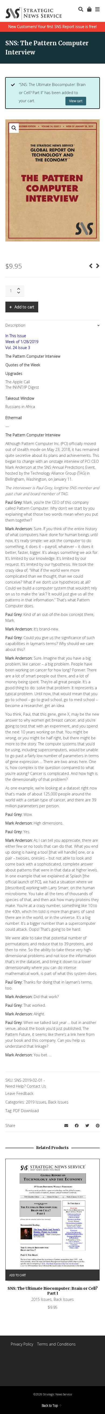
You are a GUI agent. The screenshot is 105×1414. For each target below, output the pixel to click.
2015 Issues (41, 1299)
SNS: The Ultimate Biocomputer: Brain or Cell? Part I (53, 1291)
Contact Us (36, 1086)
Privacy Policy (22, 1344)
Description (15, 325)
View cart (75, 101)
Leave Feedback (19, 1093)
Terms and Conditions (56, 1344)
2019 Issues (36, 1102)
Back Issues (58, 1102)
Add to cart (24, 306)
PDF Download (26, 1110)
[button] (14, 128)
